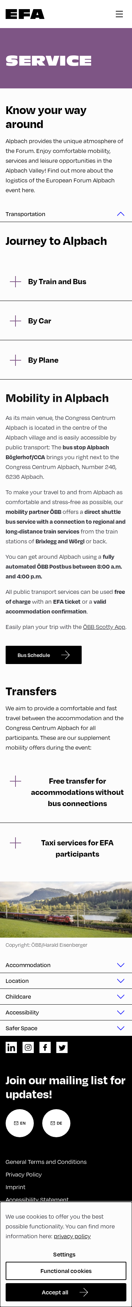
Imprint (15, 1187)
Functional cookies (66, 1270)
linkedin (11, 1047)
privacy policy (72, 1236)
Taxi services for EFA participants (77, 847)
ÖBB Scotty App (104, 627)
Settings (64, 1254)
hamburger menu (119, 14)
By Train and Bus (57, 281)
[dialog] (66, 1254)
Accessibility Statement (37, 1199)
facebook (45, 1047)
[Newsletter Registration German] (56, 1123)
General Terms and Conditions (46, 1162)
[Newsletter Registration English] (19, 1123)
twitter (62, 1047)
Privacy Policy (24, 1174)
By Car (39, 320)
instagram (28, 1047)
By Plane (43, 359)
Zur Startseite (25, 14)
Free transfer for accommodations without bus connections (77, 792)
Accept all (55, 1292)
